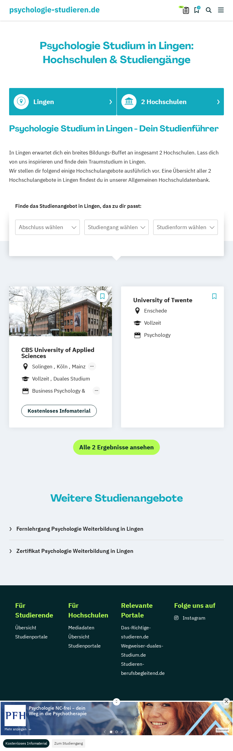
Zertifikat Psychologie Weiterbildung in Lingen (74, 550)
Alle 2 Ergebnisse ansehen (116, 447)
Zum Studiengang (68, 743)
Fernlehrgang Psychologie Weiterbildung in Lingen (80, 528)
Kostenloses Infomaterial (26, 743)
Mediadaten (81, 627)
